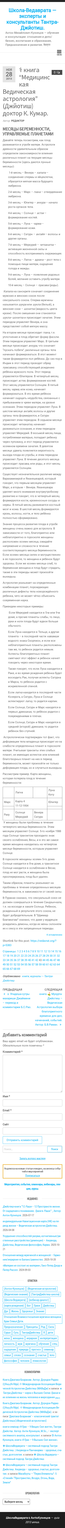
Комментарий (12, 1051)
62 (51, 964)
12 (45, 951)
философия (10, 1360)
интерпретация (48, 1338)
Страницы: (10, 951)
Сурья (7, 1332)
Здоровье (27, 1311)
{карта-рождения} (14, 1305)
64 (58, 964)
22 (22, 955)
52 (15, 964)
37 (18, 960)
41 (33, 960)
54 (22, 964)
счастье (42, 1355)
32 (58, 955)
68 (15, 969)
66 (7, 969)
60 (43, 964)
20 (15, 955)
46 (51, 960)
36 (15, 960)
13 (48, 951)
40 (29, 960)
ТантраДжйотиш (31, 1332)
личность (9, 1344)
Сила (51, 1327)
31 (54, 955)
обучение (44, 1344)
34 (7, 960)
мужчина (30, 1344)
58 (36, 964)
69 (18, 969)
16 (59, 951)
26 (36, 955)
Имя (6, 1096)
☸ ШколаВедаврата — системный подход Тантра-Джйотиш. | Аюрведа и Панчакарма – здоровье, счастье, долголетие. (32, 1450)
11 (41, 951)
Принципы (32, 1327)
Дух (6, 1311)
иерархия (32, 1338)
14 (52, 951)
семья (7, 1355)
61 (47, 964)
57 (33, 964)
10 (38, 951)
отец (54, 1344)
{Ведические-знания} (16, 1294)
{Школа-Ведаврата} (15, 1300)
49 (4, 964)
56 (29, 964)
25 (33, 955)
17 (4, 955)
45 (47, 960)
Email (7, 1110)
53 (18, 964)
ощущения (10, 1349)
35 (11, 960)
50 (7, 964)
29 (47, 955)
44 (43, 960)
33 (4, 960)
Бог (29, 1305)
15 (56, 951)
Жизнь (15, 1311)
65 (4, 969)
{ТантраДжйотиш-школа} (45, 1294)
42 (36, 960)
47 (54, 960)
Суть (16, 1332)
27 (40, 955)
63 (54, 964)
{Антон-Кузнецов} (14, 1288)
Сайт (6, 1124)
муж (20, 1344)
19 (11, 955)
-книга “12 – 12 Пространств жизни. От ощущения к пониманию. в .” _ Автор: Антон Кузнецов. (32, 1211)
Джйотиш (48, 1305)
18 (7, 955)
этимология (39, 1360)
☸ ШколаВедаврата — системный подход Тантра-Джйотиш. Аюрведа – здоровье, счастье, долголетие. (31, 1469)
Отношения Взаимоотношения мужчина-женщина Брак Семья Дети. (32, 1319)
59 (40, 964)
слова (17, 1355)
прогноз (36, 1349)
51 (11, 964)
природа (23, 1349)
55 (25, 964)
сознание (29, 1355)
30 (51, 955)
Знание (40, 1311)
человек (24, 1360)
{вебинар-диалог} (39, 1300)
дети (50, 1332)
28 (43, 955)
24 (29, 955)
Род (43, 1327)
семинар (49, 1349)
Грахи (37, 1305)
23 (25, 955)
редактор (17, 120)
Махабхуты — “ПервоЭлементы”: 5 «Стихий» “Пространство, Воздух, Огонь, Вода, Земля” (30, 1478)
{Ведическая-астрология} (41, 1288)
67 (11, 969)
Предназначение (13, 1327)
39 (25, 960)
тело (52, 1355)
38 (22, 960)
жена (7, 1338)
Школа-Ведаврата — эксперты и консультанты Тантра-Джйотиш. (32, 19)
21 (18, 955)
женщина (18, 1338)
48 (58, 960)
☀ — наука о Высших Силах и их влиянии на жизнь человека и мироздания (32, 1393)
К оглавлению (54, 934)
